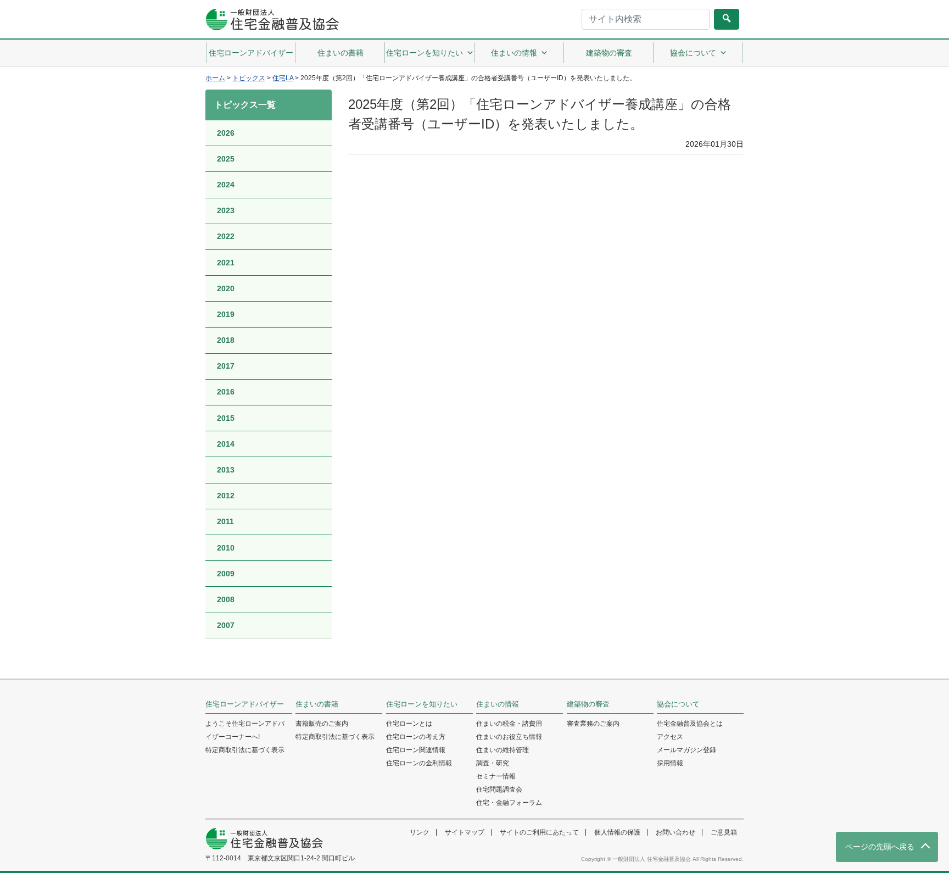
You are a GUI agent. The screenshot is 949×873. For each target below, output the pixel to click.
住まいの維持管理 (502, 750)
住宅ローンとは (409, 723)
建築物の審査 (609, 52)
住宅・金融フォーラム (509, 803)
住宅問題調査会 (499, 789)
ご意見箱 (724, 832)
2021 (226, 262)
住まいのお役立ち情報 (509, 737)
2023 (226, 210)
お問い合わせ (675, 832)
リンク (419, 832)
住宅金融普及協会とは (690, 723)
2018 (226, 340)
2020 (226, 288)
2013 (226, 469)
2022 (226, 236)
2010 (226, 547)
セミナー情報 (496, 776)
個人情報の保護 (617, 832)
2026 (226, 133)
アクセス (670, 737)
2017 (226, 366)
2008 (226, 599)
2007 (226, 625)
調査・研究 (492, 763)
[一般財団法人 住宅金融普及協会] (272, 19)
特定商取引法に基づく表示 (244, 750)
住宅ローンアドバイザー (251, 52)
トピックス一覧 (245, 104)
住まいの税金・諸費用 (509, 723)
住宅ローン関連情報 (415, 750)
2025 (226, 158)
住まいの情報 (514, 52)
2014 (226, 444)
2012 (226, 495)
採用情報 (670, 763)
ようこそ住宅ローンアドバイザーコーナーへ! (244, 730)
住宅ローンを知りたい (424, 52)
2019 (226, 314)
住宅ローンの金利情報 (419, 763)
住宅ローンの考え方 (415, 737)
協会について (693, 52)
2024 (226, 184)
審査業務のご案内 (593, 723)
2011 (225, 521)
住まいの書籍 (340, 52)
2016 (226, 391)
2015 (226, 418)
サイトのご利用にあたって (539, 832)
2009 (226, 573)
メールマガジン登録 (686, 750)
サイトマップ (464, 832)
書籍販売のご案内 (321, 723)
